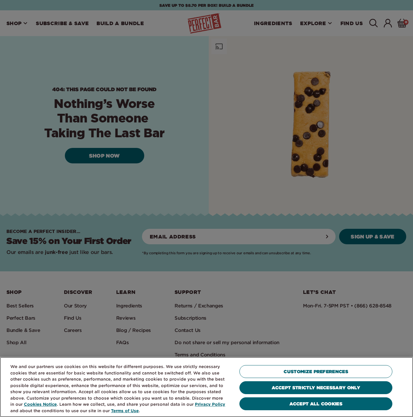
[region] (206, 387)
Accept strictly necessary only (316, 387)
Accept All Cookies (315, 404)
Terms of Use (125, 410)
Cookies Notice (40, 404)
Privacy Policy (210, 404)
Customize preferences (316, 371)
